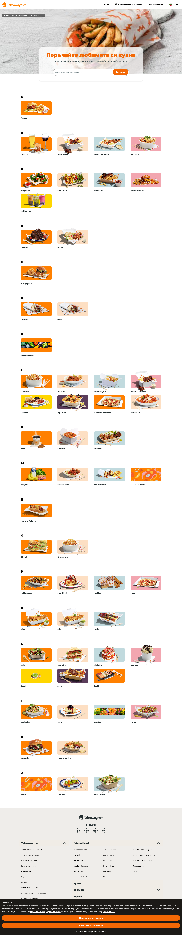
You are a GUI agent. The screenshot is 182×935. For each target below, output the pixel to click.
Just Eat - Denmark (81, 866)
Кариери (24, 877)
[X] (95, 830)
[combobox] (82, 72)
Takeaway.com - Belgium (142, 849)
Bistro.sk (77, 855)
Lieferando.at (108, 860)
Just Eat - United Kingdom (83, 877)
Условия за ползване (29, 888)
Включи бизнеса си (29, 866)
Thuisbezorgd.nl (139, 866)
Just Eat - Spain (79, 871)
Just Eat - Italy (108, 855)
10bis (135, 871)
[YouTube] (104, 830)
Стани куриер (157, 4)
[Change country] (171, 4)
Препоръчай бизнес (29, 860)
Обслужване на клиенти (30, 855)
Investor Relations (80, 849)
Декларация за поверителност (33, 893)
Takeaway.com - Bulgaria (142, 860)
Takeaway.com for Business (31, 849)
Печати (24, 882)
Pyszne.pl (107, 871)
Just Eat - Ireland (109, 849)
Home (106, 4)
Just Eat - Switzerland (82, 860)
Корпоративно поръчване (130, 4)
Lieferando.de (108, 866)
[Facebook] (77, 830)
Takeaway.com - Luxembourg (144, 855)
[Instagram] (86, 830)
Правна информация (29, 898)
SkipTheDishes (109, 877)
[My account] (177, 4)
